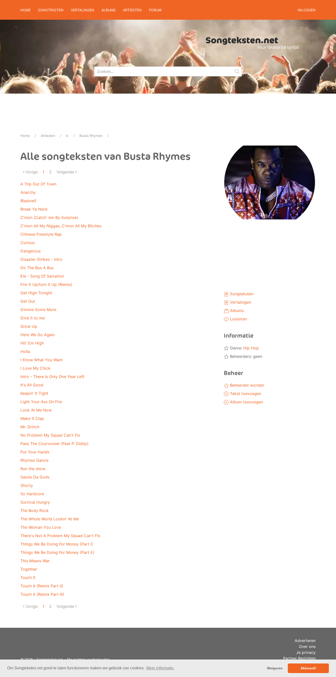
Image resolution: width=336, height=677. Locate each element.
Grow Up (28, 326)
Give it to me (32, 317)
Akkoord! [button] (308, 668)
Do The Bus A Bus (37, 267)
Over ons (307, 646)
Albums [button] (109, 10)
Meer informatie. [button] (160, 668)
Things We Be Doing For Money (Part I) (56, 544)
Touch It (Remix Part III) (42, 594)
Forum (155, 10)
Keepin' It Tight (34, 393)
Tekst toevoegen (245, 393)
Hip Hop (251, 348)
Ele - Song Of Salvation (42, 276)
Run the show (33, 468)
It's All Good (31, 384)
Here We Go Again (37, 334)
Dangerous (30, 250)
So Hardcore (32, 493)
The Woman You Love (40, 527)
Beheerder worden (246, 385)
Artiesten (48, 135)
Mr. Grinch (29, 426)
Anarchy (28, 192)
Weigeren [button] (275, 668)
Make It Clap (32, 418)
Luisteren (238, 318)
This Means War (35, 560)
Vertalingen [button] (82, 10)
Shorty (26, 485)
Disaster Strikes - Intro (41, 259)
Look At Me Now (36, 410)
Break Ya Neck (34, 209)
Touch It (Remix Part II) (41, 585)
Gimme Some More (38, 309)
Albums (236, 310)
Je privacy (306, 652)
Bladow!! (28, 200)
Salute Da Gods (34, 477)
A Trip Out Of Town (38, 184)
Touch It (27, 577)
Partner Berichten (299, 658)
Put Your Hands (34, 451)
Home (25, 10)
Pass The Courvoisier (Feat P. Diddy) (54, 443)
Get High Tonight (36, 292)
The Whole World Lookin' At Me (49, 518)
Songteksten (241, 293)
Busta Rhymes (90, 135)
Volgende (65, 171)
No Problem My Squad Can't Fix (50, 435)
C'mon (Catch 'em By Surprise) (49, 217)
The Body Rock (34, 510)
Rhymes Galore (34, 460)
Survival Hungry (35, 502)
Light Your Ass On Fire (41, 401)
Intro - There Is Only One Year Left (52, 376)
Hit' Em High (32, 343)
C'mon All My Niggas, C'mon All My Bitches (60, 225)
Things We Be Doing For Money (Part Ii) (57, 552)
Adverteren (305, 640)
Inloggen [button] (307, 10)
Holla (25, 351)
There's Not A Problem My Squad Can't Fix (60, 535)
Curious (27, 242)
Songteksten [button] (50, 10)
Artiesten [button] (132, 10)
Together (28, 569)
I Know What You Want (41, 359)
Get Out (27, 301)
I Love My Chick (35, 368)
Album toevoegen (246, 401)
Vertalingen (240, 302)
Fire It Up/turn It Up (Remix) (46, 284)
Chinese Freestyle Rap (41, 234)
